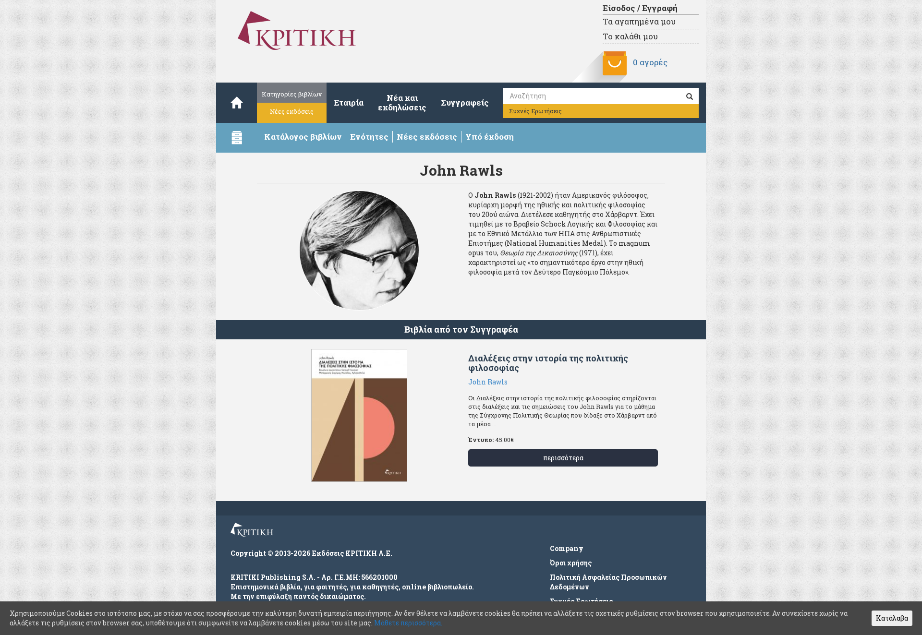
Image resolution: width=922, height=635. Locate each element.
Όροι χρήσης (571, 562)
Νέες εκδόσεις (292, 111)
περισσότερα (563, 457)
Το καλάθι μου (630, 36)
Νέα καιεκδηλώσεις (402, 102)
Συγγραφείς (465, 102)
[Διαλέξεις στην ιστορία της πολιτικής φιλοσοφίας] (359, 415)
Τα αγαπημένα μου (639, 21)
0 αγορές (650, 62)
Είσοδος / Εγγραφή (640, 7)
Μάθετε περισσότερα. (408, 622)
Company (566, 548)
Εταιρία (349, 102)
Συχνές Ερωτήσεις (535, 111)
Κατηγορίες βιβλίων (292, 94)
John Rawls (488, 381)
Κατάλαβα (892, 618)
